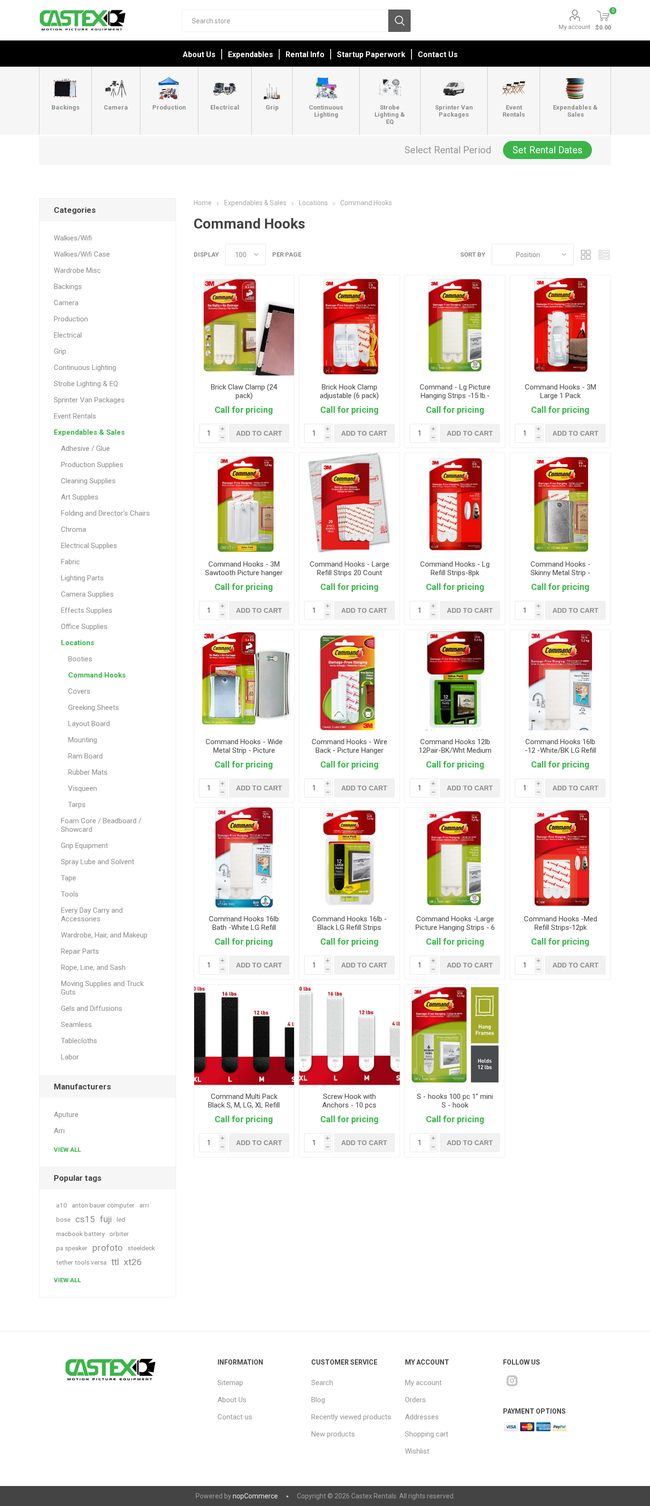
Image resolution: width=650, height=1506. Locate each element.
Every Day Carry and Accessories (92, 914)
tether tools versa (81, 1262)
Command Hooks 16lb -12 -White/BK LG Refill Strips (560, 750)
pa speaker (72, 1248)
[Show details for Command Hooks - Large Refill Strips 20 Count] (349, 503)
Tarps (77, 804)
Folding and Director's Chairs (105, 513)
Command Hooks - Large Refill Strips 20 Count (349, 568)
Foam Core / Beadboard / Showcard (101, 825)
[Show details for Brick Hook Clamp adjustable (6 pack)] (349, 325)
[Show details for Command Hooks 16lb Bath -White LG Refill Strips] (244, 858)
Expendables (250, 54)
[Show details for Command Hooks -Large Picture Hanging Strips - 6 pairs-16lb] (455, 858)
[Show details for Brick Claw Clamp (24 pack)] (244, 325)
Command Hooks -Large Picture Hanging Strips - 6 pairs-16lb (455, 927)
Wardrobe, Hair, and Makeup (104, 935)
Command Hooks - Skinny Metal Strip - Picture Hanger (561, 573)
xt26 (133, 1262)
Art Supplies (79, 497)
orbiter (119, 1233)
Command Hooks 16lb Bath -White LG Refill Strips (244, 927)
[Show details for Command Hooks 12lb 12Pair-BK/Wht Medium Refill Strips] (455, 680)
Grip (60, 351)
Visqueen (82, 788)
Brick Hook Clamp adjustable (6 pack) (349, 391)
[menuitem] (258, 1382)
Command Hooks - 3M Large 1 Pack (560, 391)
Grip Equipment (84, 845)
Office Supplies (84, 626)
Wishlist (417, 1451)
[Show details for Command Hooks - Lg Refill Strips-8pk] (455, 503)
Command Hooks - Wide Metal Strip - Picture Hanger (244, 750)
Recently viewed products (351, 1417)
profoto (107, 1247)
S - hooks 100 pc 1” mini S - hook (455, 1100)
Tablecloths (79, 1041)
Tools (70, 894)
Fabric (70, 562)
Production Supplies (92, 464)
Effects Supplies (86, 610)
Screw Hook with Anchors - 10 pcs (349, 1100)
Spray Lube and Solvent (97, 862)
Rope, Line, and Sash (93, 967)
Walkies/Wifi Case (82, 254)
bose (63, 1219)
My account (575, 26)
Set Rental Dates (547, 150)
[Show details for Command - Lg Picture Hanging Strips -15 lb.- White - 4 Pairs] (455, 325)
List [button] (604, 254)
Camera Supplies (87, 594)
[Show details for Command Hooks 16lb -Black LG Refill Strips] (349, 858)
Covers (79, 691)
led (121, 1219)
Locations (77, 642)
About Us (199, 54)
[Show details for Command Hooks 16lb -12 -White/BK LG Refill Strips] (560, 680)
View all (67, 1149)
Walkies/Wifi (73, 238)
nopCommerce (255, 1496)
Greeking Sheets (93, 707)
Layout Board (89, 723)
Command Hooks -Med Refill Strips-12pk (560, 923)
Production (71, 319)
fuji (106, 1219)
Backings (68, 286)
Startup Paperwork (371, 54)
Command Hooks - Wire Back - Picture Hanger (349, 746)
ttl (115, 1262)
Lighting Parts (82, 578)
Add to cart (259, 433)
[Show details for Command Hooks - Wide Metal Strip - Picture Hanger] (244, 680)
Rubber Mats (88, 772)
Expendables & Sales (89, 432)
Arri (59, 1131)
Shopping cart (426, 1434)
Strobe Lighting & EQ (86, 383)
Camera (66, 303)
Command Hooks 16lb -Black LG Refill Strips (349, 923)
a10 (61, 1205)
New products (333, 1434)
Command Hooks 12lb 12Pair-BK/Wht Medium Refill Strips (455, 750)
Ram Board (85, 756)
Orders (415, 1400)
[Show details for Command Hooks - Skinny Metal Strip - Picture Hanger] (560, 503)
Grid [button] (586, 254)
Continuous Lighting (85, 367)
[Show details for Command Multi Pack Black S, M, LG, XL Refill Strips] (244, 1035)
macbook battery (80, 1233)
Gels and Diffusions (91, 1008)
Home (203, 203)
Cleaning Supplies (88, 481)
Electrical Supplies (89, 545)
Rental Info (305, 54)
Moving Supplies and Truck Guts (102, 988)
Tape (68, 878)
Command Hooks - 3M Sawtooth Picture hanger (244, 568)
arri (144, 1205)
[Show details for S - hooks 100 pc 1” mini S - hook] (455, 1035)
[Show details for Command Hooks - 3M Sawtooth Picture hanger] (244, 503)
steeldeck (141, 1248)
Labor (70, 1057)
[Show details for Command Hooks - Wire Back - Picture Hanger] (349, 680)
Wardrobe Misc (77, 270)
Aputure (66, 1114)
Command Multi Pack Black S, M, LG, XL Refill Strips (244, 1105)
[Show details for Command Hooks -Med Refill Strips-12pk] (560, 858)
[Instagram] (512, 1380)
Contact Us (438, 54)
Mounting (82, 740)
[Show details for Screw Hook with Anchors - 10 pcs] (349, 1035)
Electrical (68, 335)
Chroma (73, 529)
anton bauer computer (103, 1205)
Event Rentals (75, 416)
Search (399, 21)
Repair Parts (80, 951)
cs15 (85, 1219)
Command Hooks (97, 675)
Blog (318, 1400)
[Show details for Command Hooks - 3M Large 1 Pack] (560, 325)
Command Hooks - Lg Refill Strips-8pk (455, 568)
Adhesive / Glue (85, 448)
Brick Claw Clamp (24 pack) (244, 391)
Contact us (234, 1417)
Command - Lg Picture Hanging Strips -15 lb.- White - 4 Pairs (455, 396)
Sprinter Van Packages (89, 400)
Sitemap (230, 1382)
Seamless (76, 1024)
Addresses (422, 1417)
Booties (80, 659)
